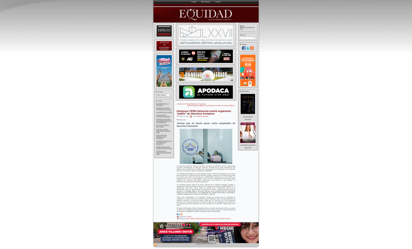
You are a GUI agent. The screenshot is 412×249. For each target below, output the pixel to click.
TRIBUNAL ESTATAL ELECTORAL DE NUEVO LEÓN (163, 131)
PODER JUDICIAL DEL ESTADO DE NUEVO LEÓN (164, 147)
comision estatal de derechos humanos (201, 218)
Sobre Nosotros (206, 2)
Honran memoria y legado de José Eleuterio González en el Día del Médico (210, 105)
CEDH (189, 216)
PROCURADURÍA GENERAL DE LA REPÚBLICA (161, 137)
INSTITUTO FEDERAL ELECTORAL (162, 126)
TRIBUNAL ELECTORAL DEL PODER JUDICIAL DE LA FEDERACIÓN (164, 121)
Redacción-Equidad (202, 116)
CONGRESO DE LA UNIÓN (164, 112)
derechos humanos (224, 218)
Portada (193, 2)
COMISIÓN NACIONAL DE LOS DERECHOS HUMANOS (164, 142)
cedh (187, 218)
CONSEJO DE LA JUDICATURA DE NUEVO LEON (163, 152)
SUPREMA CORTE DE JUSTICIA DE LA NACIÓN (163, 108)
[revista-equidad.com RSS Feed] (155, 245)
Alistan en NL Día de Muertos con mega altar (192, 104)
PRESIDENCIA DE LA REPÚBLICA (162, 104)
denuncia (216, 218)
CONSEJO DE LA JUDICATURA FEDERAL (163, 115)
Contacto (218, 2)
